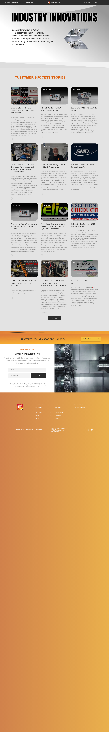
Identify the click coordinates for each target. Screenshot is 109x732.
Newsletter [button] (58, 418)
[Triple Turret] (51, 412)
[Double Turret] (51, 410)
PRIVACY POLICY (20, 429)
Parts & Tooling (59, 412)
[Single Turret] (51, 407)
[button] (12, 139)
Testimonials (77, 410)
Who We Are (58, 407)
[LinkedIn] (88, 430)
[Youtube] (92, 430)
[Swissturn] (51, 415)
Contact (57, 410)
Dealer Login (58, 415)
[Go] (98, 339)
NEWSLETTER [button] (39, 429)
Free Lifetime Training (79, 407)
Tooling (37, 418)
